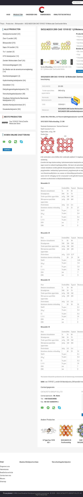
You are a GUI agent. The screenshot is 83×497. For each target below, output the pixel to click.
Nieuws (2, 478)
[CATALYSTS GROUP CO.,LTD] (41, 9)
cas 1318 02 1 (50, 382)
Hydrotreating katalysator (12, 80)
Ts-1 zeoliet (7, 52)
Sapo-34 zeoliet (9, 47)
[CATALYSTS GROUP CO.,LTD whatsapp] (11, 142)
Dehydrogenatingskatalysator (14, 89)
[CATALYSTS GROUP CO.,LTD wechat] (17, 142)
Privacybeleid (7, 493)
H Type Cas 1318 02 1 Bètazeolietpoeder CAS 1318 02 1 (48, 441)
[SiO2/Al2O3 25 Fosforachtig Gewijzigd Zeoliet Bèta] (66, 430)
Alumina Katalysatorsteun (12, 105)
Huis (8, 14)
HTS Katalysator (9, 56)
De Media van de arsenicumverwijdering (17, 69)
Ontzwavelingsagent (10, 65)
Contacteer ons (5, 475)
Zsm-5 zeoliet (8, 38)
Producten (18, 14)
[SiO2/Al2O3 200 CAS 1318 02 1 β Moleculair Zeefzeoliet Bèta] (56, 45)
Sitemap (3, 481)
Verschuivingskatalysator (12, 94)
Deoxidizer (7, 85)
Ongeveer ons (31, 14)
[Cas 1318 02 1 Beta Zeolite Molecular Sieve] (5, 122)
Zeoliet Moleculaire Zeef (12, 61)
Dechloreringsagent (10, 76)
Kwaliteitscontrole (62, 14)
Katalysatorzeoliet (10, 34)
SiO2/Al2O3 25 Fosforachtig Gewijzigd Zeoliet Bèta (66, 441)
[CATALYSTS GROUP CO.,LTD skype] (22, 142)
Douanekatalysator (10, 109)
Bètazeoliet (19, 24)
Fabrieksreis (45, 14)
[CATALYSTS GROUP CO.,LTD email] (5, 142)
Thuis (2, 24)
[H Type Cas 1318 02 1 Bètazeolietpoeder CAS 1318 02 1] (48, 430)
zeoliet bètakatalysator (63, 382)
